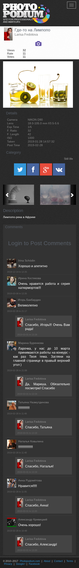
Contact (58, 561)
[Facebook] (33, 170)
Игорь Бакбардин (29, 299)
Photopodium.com (30, 561)
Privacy (8, 564)
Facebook (34, 564)
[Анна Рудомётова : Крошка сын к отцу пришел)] (21, 195)
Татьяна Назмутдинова (33, 402)
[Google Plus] (46, 170)
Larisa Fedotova (26, 34)
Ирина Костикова (29, 278)
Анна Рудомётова (30, 480)
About (47, 561)
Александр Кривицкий (32, 519)
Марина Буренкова (31, 343)
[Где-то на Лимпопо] (65, 71)
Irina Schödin (26, 260)
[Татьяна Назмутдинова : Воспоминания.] (57, 195)
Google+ (21, 564)
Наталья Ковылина (30, 441)
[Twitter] (20, 170)
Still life (68, 158)
